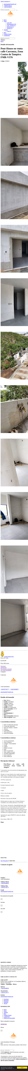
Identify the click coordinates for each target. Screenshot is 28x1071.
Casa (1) (9, 31)
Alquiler (6, 29)
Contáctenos (7, 35)
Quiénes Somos (7, 34)
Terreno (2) (9, 28)
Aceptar (22, 1067)
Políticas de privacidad (9, 1018)
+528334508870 (8, 7)
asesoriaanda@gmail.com (10, 4)
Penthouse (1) (10, 27)
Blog (5, 32)
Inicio (5, 20)
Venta (5, 21)
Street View (9, 656)
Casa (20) (9, 22)
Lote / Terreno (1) (11, 25)
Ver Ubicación (4, 860)
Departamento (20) (11, 24)
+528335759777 (8, 5)
